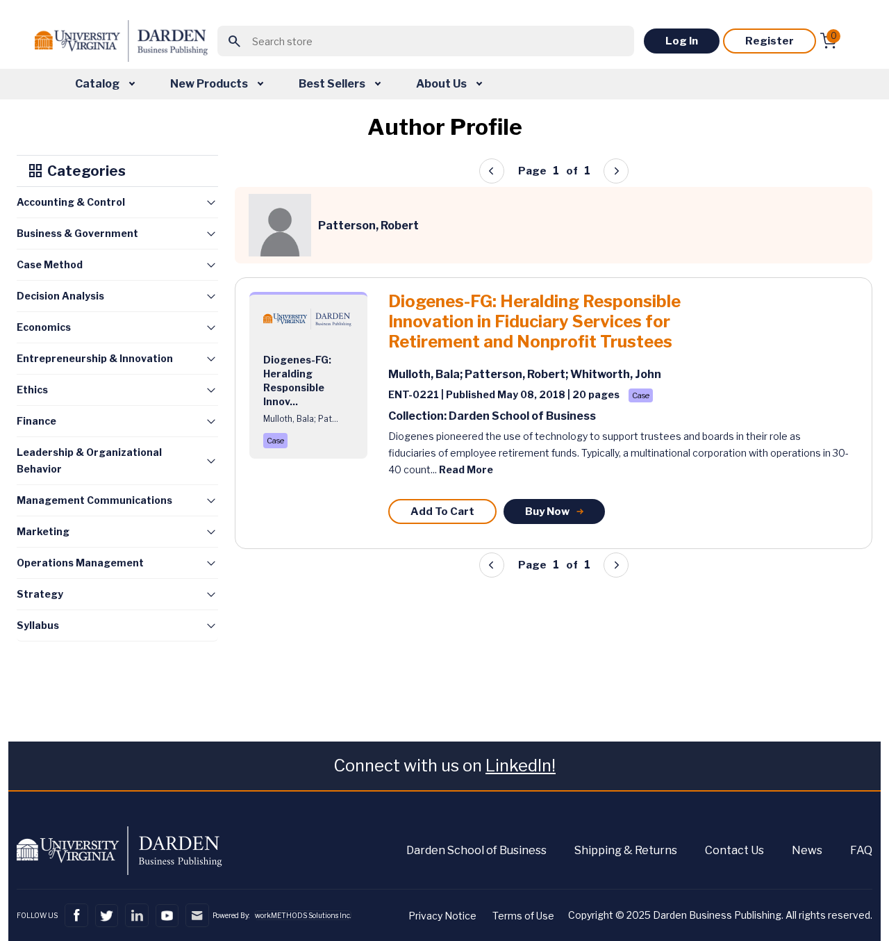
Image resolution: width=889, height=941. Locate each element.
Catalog (98, 83)
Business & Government (77, 233)
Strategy (40, 594)
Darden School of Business (476, 850)
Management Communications (94, 500)
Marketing (43, 531)
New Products (210, 83)
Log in (681, 41)
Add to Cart (442, 511)
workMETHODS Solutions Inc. (303, 915)
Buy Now (547, 511)
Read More (466, 469)
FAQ (861, 850)
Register (769, 41)
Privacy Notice (442, 916)
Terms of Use (523, 916)
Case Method (50, 264)
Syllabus (38, 625)
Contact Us (734, 850)
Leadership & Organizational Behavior (89, 460)
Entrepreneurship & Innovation (95, 358)
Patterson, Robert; (517, 374)
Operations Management (80, 562)
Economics (44, 327)
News (807, 850)
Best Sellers (333, 83)
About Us (442, 83)
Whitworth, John (615, 374)
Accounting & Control (71, 202)
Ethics (32, 389)
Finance (36, 421)
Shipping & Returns (625, 850)
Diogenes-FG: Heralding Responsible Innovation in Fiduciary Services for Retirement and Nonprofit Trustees (534, 322)
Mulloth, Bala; (426, 374)
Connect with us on (444, 765)
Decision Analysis (60, 296)
